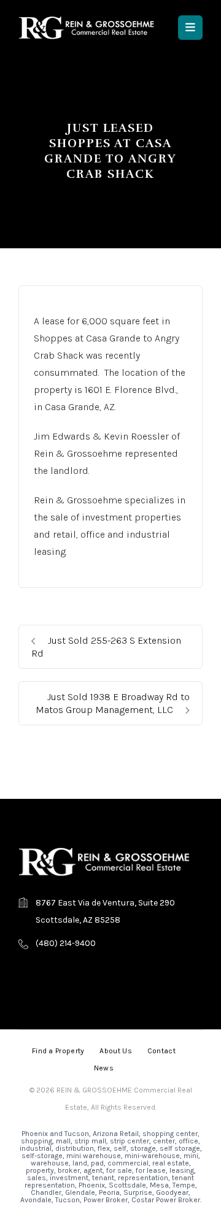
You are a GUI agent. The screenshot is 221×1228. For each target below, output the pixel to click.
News (104, 1068)
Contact (161, 1051)
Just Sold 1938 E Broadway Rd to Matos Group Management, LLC (113, 703)
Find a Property (58, 1051)
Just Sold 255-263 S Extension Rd (106, 647)
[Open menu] (190, 27)
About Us (115, 1051)
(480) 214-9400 (66, 943)
